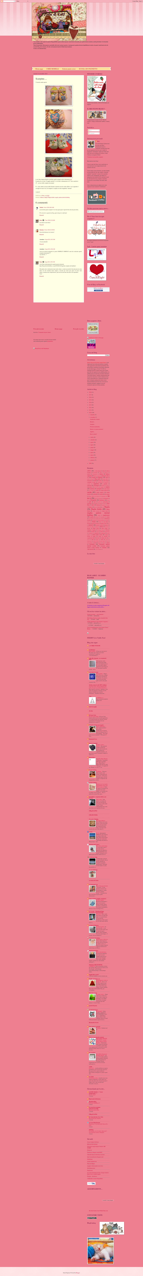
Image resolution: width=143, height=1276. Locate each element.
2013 (90, 405)
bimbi (88, 479)
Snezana (42, 230)
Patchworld (90, 1170)
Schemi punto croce (69, 69)
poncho (106, 526)
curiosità (95, 494)
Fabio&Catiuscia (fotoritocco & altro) (96, 1154)
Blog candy (97, 479)
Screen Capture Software (93, 1142)
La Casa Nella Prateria (94, 1122)
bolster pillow (105, 479)
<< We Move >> (100, 697)
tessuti (107, 539)
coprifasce (92, 488)
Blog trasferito (92, 651)
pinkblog (91, 1130)
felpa (96, 498)
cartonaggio (96, 485)
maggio (92, 450)
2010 (90, 412)
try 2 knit (91, 1076)
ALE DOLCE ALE (93, 672)
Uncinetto (92, 544)
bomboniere (89, 480)
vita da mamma (98, 549)
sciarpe (106, 534)
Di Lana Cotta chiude (94, 716)
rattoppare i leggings (91, 530)
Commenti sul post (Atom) (44, 332)
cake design (105, 480)
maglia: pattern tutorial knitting (62, 197)
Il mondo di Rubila (93, 819)
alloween (106, 472)
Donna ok (89, 1150)
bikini (107, 477)
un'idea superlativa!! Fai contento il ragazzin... (97, 621)
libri (95, 507)
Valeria (41, 207)
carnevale (89, 485)
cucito (89, 492)
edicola (97, 496)
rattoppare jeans (101, 530)
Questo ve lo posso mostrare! (96, 429)
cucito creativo (100, 492)
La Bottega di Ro (93, 857)
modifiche (94, 520)
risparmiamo (107, 531)
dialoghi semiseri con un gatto (96, 725)
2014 (90, 402)
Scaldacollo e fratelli (95, 419)
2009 (90, 463)
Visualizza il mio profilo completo (95, 157)
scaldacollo (96, 533)
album (101, 472)
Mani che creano (93, 993)
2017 (90, 395)
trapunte (99, 542)
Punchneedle (99, 1011)
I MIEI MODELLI (52, 69)
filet (88, 500)
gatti (90, 502)
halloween (98, 914)
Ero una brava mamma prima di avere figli (94, 1107)
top (107, 541)
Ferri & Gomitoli (93, 743)
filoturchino (92, 757)
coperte (108, 487)
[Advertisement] (58, 315)
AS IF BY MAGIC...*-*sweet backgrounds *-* (96, 1092)
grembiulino (95, 503)
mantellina (103, 517)
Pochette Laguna (100, 900)
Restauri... (92, 422)
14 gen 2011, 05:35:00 (50, 239)
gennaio (92, 460)
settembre (92, 440)
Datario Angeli (92, 1094)
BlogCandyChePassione (95, 1099)
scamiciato (103, 533)
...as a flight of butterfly (94, 645)
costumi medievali (104, 490)
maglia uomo (105, 511)
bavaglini (93, 477)
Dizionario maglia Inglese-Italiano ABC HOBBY (96, 1147)
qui (71, 179)
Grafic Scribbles (93, 783)
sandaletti (90, 533)
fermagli (100, 498)
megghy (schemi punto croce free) (95, 1166)
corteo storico (107, 488)
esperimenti (103, 496)
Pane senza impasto (100, 820)
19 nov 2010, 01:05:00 (49, 230)
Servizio (97, 538)
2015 (90, 400)
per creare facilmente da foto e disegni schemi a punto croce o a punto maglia (98, 1173)
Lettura (90, 507)
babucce (42, 197)
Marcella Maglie (91, 1163)
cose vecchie (91, 490)
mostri (107, 520)
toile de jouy (95, 541)
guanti (101, 503)
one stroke (106, 521)
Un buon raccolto (100, 926)
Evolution (98, 1028)
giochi (99, 501)
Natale (94, 522)
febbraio (92, 457)
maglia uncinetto (96, 511)
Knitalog (98, 505)
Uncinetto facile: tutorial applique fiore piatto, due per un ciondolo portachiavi (98, 687)
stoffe (92, 539)
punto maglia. (105, 528)
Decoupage (107, 494)
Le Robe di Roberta (94, 925)
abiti (104, 471)
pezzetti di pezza (93, 1005)
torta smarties (89, 542)
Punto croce (96, 528)
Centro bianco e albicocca (102, 939)
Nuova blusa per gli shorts (102, 886)
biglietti (100, 477)
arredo (88, 474)
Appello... (92, 431)
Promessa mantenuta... (95, 426)
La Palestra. (99, 771)
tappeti (97, 539)
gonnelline (89, 503)
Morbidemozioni (91, 1168)
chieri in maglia (93, 707)
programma (50, 341)
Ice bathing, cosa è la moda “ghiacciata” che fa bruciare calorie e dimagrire (98, 1131)
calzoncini (100, 482)
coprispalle (99, 488)
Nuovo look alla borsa (101, 952)
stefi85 (90, 1067)
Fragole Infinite (93, 770)
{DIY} (89, 471)
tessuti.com (89, 541)
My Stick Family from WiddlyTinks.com (98, 1210)
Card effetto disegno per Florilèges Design (101, 1054)
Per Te (97, 833)
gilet (95, 501)
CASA (103, 485)
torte (95, 542)
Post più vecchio (78, 329)
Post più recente (38, 329)
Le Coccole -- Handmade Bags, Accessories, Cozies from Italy (96, 912)
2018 (90, 392)
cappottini (105, 483)
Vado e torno (99, 799)
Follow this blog (98, 290)
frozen (108, 500)
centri (107, 485)
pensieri (91, 525)
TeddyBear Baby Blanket (101, 758)
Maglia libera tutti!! (94, 974)
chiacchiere (89, 487)
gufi (104, 503)
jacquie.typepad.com (92, 1161)
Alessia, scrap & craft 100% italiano (98, 685)
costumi (97, 490)
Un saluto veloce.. (100, 994)
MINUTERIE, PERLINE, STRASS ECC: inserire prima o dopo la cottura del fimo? (101, 1041)
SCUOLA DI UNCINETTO (88, 69)
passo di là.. (91, 1068)
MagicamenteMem (93, 951)
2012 (90, 407)
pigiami (96, 526)
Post (90, 130)
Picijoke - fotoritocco (92, 1176)
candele (88, 483)
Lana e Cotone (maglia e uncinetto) (97, 898)
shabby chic (103, 538)
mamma (97, 517)
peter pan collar (90, 526)
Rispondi (42, 215)
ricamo (93, 531)
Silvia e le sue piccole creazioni (96, 1037)
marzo (92, 455)
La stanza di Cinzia (93, 880)
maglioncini (106, 515)
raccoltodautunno (93, 1010)
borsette (100, 480)
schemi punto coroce (97, 534)
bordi (95, 480)
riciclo (101, 531)
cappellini (96, 484)
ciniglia (102, 487)
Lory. (99, 507)
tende (102, 539)
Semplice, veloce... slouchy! (100, 745)
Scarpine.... (92, 424)
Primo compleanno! (100, 726)
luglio (91, 445)
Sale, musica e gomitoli (94, 1027)
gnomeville (105, 501)
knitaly (91, 832)
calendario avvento (91, 482)
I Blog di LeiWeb (93, 811)
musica (88, 521)
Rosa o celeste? (93, 434)
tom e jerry (102, 541)
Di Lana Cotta (92, 715)
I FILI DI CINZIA (93, 815)
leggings (103, 505)
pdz (109, 523)
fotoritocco (101, 500)
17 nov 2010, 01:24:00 (50, 220)
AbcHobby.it (92, 650)
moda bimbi (91, 518)
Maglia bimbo (51, 197)
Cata (90, 696)
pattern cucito (103, 523)
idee (93, 505)
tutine (104, 542)
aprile (91, 452)
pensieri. (106, 525)
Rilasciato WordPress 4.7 (94, 1103)
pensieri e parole (99, 525)
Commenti (91, 133)
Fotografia (93, 500)
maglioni (92, 517)
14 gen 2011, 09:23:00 (50, 262)
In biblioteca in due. (93, 1078)
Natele (100, 521)
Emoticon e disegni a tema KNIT (94, 1152)
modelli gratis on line (99, 518)
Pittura (101, 526)
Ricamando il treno (93, 1022)
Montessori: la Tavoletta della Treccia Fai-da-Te (98, 1124)
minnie (108, 517)
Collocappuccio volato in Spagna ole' (102, 980)
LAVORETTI (92, 966)
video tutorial (90, 549)
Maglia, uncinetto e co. (94, 979)
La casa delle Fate (93, 870)
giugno (92, 447)
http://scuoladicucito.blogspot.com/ (95, 1157)
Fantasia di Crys (93, 739)
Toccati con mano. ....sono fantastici (95, 614)
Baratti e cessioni (97, 475)
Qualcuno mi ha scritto (94, 1110)
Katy (41, 220)
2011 (90, 410)
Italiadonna (89, 1159)
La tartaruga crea (93, 884)
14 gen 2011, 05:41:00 (50, 249)
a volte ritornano (97, 471)
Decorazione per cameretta (95, 1118)
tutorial (108, 542)
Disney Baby (91, 496)
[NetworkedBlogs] (98, 288)
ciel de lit (96, 487)
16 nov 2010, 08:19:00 (49, 207)
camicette (106, 482)
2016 (90, 397)
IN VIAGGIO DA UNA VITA (96, 1117)
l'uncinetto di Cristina (94, 938)
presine (88, 528)
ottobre (92, 437)
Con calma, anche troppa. (101, 846)
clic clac (91, 711)
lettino (108, 505)
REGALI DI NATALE (92, 1144)
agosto (92, 442)
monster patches (101, 520)
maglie (99, 515)
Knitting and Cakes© (94, 844)
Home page (39, 69)
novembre (92, 417)
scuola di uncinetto (102, 536)
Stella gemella (99, 673)
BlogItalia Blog (92, 1101)
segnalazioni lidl (90, 538)
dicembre (92, 414)
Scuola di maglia (91, 536)
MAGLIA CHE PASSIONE (95, 965)
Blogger (78, 1273)
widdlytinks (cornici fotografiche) (95, 1178)
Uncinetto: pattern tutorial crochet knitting (98, 546)
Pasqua (88, 523)
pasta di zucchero (95, 523)
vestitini (104, 547)
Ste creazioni (92, 1053)
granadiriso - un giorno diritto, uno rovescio (97, 797)
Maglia (46, 197)
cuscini (101, 494)
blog (92, 479)
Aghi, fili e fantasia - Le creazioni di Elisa (97, 658)
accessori (95, 472)
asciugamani (94, 474)
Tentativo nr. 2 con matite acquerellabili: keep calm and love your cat (102, 785)
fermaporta (106, 498)
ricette (97, 531)
